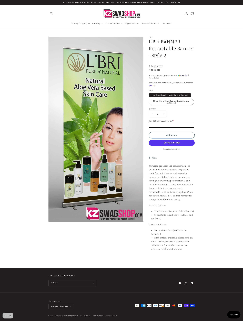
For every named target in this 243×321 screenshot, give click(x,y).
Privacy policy (98, 315)
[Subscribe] (93, 283)
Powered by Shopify (71, 315)
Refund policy (85, 315)
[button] (51, 13)
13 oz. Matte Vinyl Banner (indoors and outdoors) (171, 102)
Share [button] (154, 158)
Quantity (152, 109)
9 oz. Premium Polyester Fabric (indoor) (169, 95)
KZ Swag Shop (58, 315)
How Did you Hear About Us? (161, 121)
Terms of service (111, 315)
